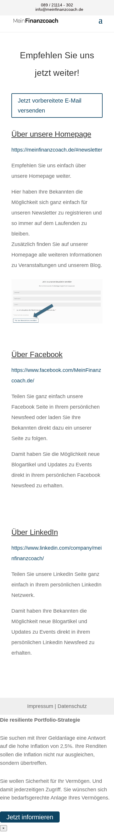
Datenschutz (72, 706)
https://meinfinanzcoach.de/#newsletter (56, 150)
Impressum (40, 706)
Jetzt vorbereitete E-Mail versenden (49, 105)
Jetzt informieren (29, 816)
